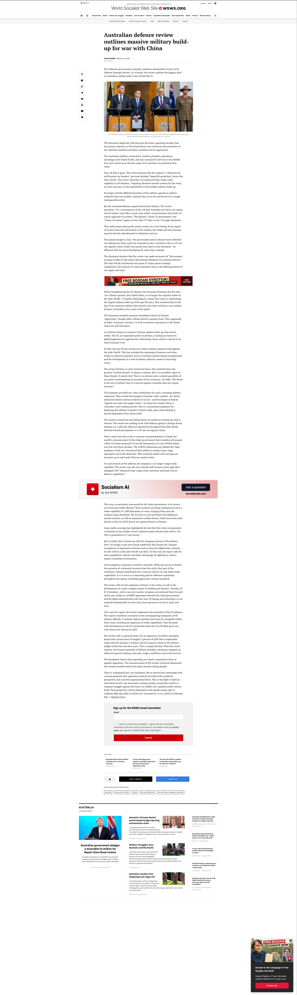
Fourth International (117, 21)
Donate (185, 21)
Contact (203, 3)
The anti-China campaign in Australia (170, 792)
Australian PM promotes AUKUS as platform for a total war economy (117, 761)
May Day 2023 (121, 693)
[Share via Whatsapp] (82, 86)
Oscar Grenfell (109, 58)
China (135, 792)
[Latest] (87, 16)
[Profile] (215, 4)
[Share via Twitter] (82, 80)
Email (116, 712)
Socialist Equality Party (138, 21)
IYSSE (152, 21)
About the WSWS (163, 21)
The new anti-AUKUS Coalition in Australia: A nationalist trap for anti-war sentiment (170, 761)
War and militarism (147, 792)
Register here (118, 697)
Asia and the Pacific (122, 792)
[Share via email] (82, 99)
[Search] (215, 16)
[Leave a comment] (82, 111)
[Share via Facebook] (82, 74)
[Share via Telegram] (82, 93)
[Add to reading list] (82, 117)
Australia (108, 792)
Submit (148, 738)
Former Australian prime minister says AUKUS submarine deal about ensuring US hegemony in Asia (144, 762)
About (210, 3)
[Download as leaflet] (82, 105)
